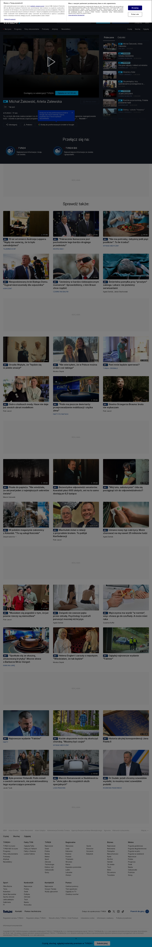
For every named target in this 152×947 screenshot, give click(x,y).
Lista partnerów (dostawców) (76, 15)
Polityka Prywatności (10, 19)
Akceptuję (135, 8)
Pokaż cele (135, 14)
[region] (76, 11)
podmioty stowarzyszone (37, 6)
